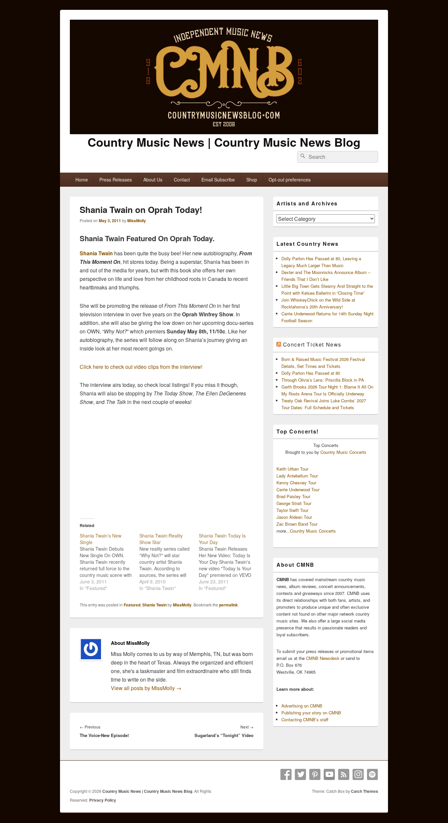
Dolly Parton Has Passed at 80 (310, 373)
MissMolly (136, 220)
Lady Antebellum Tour (297, 476)
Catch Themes (364, 791)
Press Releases (115, 179)
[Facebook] (286, 774)
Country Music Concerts (343, 452)
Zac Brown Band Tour (296, 524)
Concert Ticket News (312, 344)
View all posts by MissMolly (146, 688)
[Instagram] (358, 774)
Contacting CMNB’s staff (304, 719)
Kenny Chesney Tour (296, 482)
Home (81, 179)
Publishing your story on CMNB (311, 712)
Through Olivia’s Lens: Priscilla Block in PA (322, 380)
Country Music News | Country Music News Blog (224, 141)
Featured (132, 605)
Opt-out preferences (290, 179)
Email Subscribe (218, 179)
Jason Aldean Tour (294, 517)
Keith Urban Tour (292, 469)
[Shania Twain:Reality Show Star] (169, 561)
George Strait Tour (293, 503)
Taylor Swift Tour (292, 510)
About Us (152, 179)
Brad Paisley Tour (293, 496)
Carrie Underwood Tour (297, 489)
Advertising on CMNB (301, 706)
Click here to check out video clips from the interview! (141, 366)
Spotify (372, 774)
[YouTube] (329, 774)
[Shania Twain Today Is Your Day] (228, 561)
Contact (182, 179)
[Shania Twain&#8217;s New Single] (109, 561)
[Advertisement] (167, 462)
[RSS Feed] (343, 774)
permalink (228, 605)
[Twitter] (300, 774)
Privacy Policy (102, 800)
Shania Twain (96, 253)
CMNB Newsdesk (322, 658)
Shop (251, 179)
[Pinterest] (314, 774)
